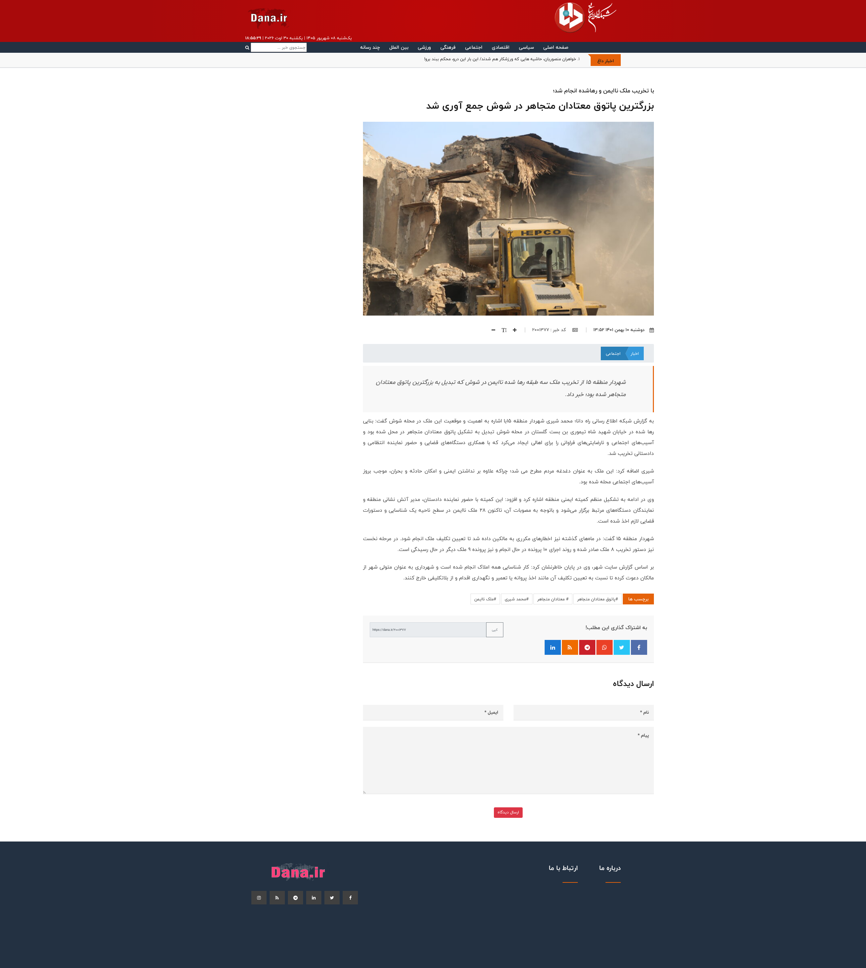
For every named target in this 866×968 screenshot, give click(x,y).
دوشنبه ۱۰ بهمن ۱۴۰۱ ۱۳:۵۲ (618, 330)
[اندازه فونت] (501, 330)
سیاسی (526, 47)
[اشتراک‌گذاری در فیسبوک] (639, 647)
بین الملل (398, 47)
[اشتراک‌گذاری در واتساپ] (604, 647)
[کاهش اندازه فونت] (490, 330)
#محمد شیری (517, 599)
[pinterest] (295, 897)
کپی (495, 629)
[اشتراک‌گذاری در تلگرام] (587, 647)
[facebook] (350, 897)
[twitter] (332, 897)
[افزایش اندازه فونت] (512, 330)
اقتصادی (500, 47)
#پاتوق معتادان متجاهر (597, 599)
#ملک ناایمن (485, 599)
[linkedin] (313, 897)
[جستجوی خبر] (276, 47)
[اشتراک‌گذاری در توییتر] (622, 647)
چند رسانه (370, 47)
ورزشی (424, 47)
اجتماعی (473, 47)
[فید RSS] (570, 647)
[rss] (277, 897)
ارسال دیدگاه (508, 812)
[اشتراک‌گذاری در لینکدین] (553, 647)
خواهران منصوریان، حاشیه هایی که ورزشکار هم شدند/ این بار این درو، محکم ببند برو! (500, 59)
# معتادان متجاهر (553, 599)
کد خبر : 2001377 (549, 330)
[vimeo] (259, 897)
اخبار (635, 353)
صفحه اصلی (555, 47)
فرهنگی (448, 47)
